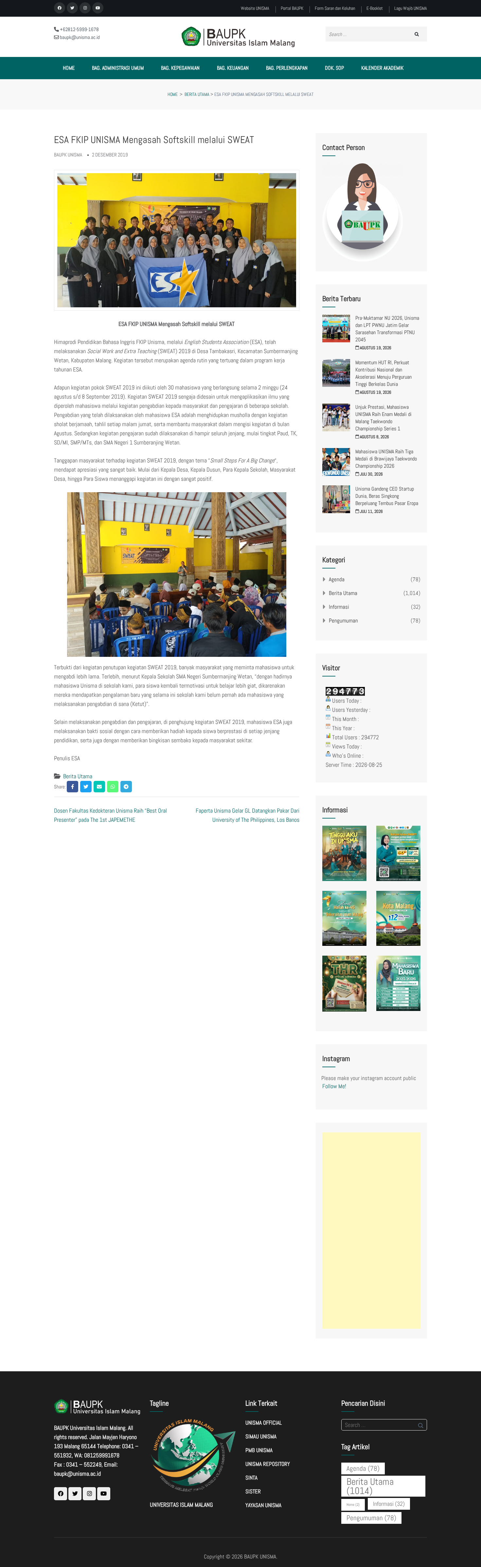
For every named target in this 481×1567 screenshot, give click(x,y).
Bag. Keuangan (233, 67)
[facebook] (59, 7)
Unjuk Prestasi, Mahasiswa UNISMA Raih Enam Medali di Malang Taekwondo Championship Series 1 (383, 418)
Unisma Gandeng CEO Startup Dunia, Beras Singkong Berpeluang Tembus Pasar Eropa (386, 496)
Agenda (337, 579)
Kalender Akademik (382, 67)
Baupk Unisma (68, 155)
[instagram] (85, 7)
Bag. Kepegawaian (180, 67)
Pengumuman (343, 620)
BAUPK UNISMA (260, 1556)
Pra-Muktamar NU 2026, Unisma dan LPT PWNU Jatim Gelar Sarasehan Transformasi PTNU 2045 (387, 329)
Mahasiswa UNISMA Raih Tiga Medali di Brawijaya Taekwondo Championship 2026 (386, 458)
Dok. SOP (334, 67)
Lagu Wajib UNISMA (410, 8)
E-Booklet (374, 8)
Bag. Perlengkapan (287, 67)
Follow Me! (334, 1086)
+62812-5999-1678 (79, 29)
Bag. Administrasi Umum (118, 67)
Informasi (339, 606)
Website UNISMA (255, 8)
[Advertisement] (371, 1230)
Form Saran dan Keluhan (335, 8)
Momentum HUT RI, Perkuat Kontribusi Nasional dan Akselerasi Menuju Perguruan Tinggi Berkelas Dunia (383, 373)
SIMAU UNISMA (260, 1436)
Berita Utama (77, 776)
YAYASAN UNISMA (263, 1505)
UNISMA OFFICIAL (263, 1422)
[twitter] (72, 7)
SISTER (253, 1491)
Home (69, 67)
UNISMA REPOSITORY (267, 1464)
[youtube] (97, 7)
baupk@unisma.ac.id (79, 37)
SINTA (251, 1477)
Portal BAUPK (292, 8)
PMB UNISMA (259, 1450)
